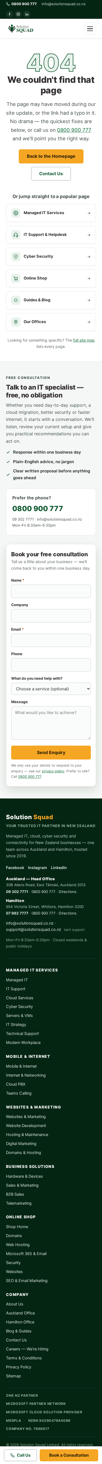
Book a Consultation (69, 1455)
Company (19, 605)
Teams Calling (19, 1093)
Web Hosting (18, 1244)
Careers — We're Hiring (27, 1349)
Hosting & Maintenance (27, 1134)
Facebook (15, 867)
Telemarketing (19, 1203)
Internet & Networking (26, 1075)
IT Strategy (16, 1024)
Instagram (37, 867)
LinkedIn (59, 867)
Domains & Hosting (23, 1152)
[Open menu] (90, 29)
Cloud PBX (15, 1084)
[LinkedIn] (26, 14)
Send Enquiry (51, 752)
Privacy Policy (18, 1367)
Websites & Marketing (26, 1116)
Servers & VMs (19, 1015)
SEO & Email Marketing (27, 1280)
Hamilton (15, 900)
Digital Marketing (21, 1143)
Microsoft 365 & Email (26, 1253)
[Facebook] (9, 14)
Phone (16, 654)
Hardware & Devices (24, 1176)
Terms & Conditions (24, 1358)
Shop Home (17, 1226)
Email (17, 629)
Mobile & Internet (21, 1066)
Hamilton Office (20, 1322)
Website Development (26, 1125)
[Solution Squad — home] (20, 29)
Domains (14, 1235)
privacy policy (53, 771)
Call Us (23, 1455)
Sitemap (13, 1376)
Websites (14, 1271)
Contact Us (51, 173)
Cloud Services (19, 997)
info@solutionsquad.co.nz (64, 4)
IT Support (15, 988)
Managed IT (17, 979)
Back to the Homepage (51, 156)
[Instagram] (18, 14)
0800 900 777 (74, 130)
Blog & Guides (19, 1331)
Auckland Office (20, 1313)
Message (19, 702)
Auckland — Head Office (30, 878)
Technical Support (22, 1033)
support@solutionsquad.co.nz (33, 929)
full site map (84, 340)
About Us (14, 1304)
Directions (67, 891)
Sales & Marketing (22, 1185)
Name (17, 580)
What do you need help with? (37, 678)
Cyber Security (19, 1006)
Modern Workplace (23, 1042)
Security (13, 1262)
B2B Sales (15, 1194)
